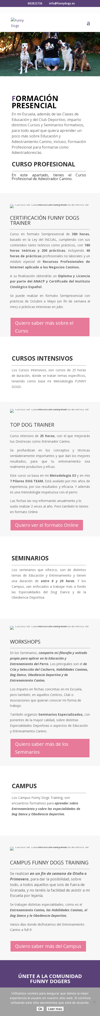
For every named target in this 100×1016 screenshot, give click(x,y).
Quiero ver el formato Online (46, 525)
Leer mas (55, 1009)
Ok (40, 1009)
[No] (94, 1002)
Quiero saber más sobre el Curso (44, 327)
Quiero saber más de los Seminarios (41, 748)
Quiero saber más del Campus (48, 946)
